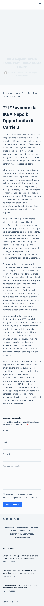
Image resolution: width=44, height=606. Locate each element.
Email (6, 442)
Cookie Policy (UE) (27, 531)
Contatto (13, 531)
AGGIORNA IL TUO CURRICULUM (16, 527)
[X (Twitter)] (7, 519)
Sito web (6, 454)
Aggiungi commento (12, 466)
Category (35, 527)
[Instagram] (11, 519)
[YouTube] (18, 519)
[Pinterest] (15, 519)
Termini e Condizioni (22, 537)
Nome (6, 430)
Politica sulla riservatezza (22, 534)
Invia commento (12, 504)
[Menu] (40, 4)
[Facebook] (4, 519)
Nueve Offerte (22, 75)
